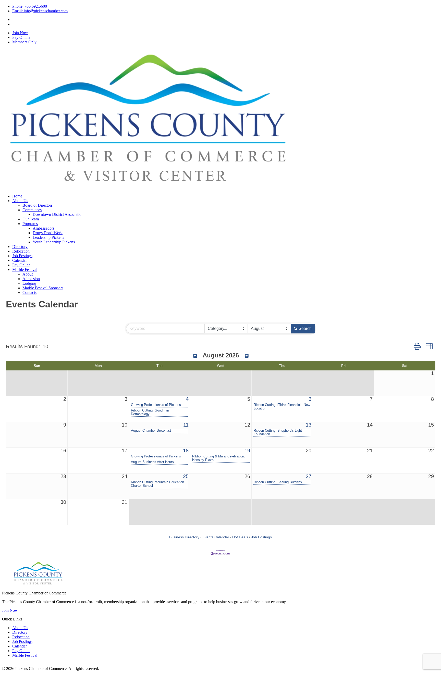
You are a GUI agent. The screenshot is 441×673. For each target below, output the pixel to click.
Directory (20, 246)
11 (186, 425)
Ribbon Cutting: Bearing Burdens (278, 482)
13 (308, 425)
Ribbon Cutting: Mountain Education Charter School (157, 484)
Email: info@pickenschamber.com (40, 11)
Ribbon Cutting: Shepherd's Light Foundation (278, 432)
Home (17, 196)
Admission (31, 279)
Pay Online (21, 37)
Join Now (20, 33)
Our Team (30, 219)
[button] (417, 346)
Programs (30, 223)
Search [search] (305, 328)
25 (186, 476)
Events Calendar (215, 537)
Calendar (19, 260)
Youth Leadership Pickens (54, 242)
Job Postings (22, 256)
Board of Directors (37, 205)
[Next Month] (247, 356)
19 (247, 450)
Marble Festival (24, 269)
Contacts (29, 292)
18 (186, 450)
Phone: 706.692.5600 (29, 6)
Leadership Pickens (48, 237)
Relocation (21, 251)
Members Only (24, 42)
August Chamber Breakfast (151, 430)
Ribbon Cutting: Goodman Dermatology (150, 412)
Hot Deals (240, 537)
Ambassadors (43, 228)
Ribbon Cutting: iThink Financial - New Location (282, 406)
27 (308, 476)
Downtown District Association (58, 214)
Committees (32, 210)
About (27, 274)
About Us (20, 200)
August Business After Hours (152, 462)
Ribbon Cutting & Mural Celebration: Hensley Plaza (218, 458)
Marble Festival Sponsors (42, 288)
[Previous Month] (195, 356)
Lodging (29, 283)
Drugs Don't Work (48, 233)
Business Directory (184, 537)
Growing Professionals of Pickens (156, 405)
